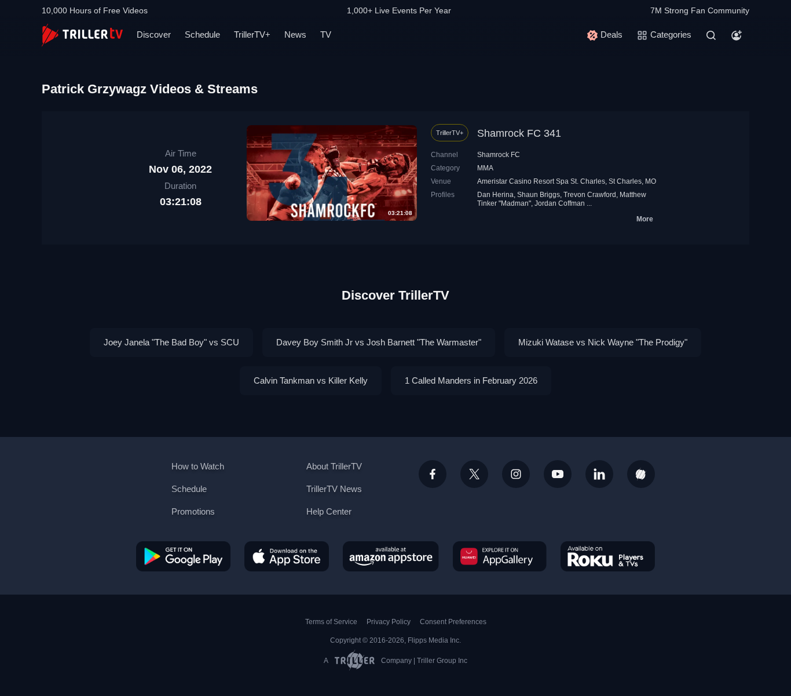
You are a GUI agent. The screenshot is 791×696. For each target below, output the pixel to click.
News (295, 34)
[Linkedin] (599, 474)
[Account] (736, 35)
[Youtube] (558, 474)
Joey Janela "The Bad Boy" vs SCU (171, 342)
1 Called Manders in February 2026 (471, 380)
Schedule (202, 34)
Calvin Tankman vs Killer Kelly (311, 380)
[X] (474, 474)
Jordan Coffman (559, 203)
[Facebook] (432, 474)
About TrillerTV (334, 466)
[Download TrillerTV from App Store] (286, 556)
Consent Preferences (453, 622)
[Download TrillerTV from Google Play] (183, 556)
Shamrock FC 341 (519, 133)
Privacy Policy (389, 622)
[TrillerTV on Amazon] (391, 556)
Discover (154, 34)
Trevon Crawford (589, 195)
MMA (485, 168)
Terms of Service (331, 622)
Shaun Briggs (538, 195)
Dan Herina (495, 195)
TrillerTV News (334, 489)
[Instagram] (516, 474)
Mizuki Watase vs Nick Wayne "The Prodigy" (602, 342)
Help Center (328, 511)
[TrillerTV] (82, 35)
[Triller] (641, 474)
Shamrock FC (498, 155)
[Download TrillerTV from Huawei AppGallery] (500, 556)
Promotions (193, 511)
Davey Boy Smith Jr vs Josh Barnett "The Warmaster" (378, 342)
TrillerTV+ (252, 34)
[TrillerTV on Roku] (608, 556)
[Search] (711, 35)
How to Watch (197, 466)
